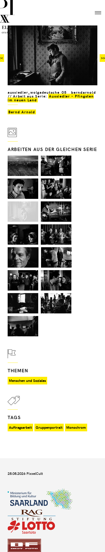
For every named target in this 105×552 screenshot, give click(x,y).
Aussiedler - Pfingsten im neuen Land (51, 98)
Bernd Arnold (21, 111)
